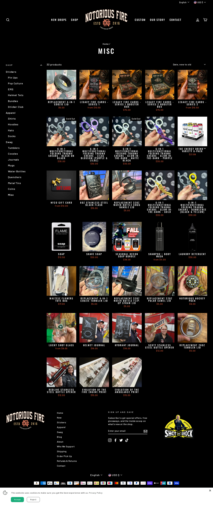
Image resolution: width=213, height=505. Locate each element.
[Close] (210, 490)
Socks (12, 136)
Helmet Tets (15, 95)
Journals (13, 159)
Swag (9, 142)
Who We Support (66, 446)
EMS (10, 89)
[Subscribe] (145, 431)
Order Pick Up (64, 456)
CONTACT (176, 20)
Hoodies (13, 124)
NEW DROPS (59, 20)
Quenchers (14, 177)
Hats (11, 130)
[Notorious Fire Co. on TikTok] (127, 440)
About (60, 441)
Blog (59, 437)
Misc (11, 194)
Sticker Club (15, 106)
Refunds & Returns (67, 461)
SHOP (74, 20)
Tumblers (14, 147)
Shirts (12, 118)
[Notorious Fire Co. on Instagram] (110, 440)
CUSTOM (140, 20)
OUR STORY (157, 20)
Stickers (11, 71)
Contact (61, 465)
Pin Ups (13, 77)
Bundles (13, 101)
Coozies (13, 153)
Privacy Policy (96, 493)
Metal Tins (14, 183)
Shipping (62, 451)
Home (106, 44)
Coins (11, 188)
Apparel (11, 112)
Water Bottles (17, 171)
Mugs (11, 165)
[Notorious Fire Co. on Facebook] (115, 440)
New (59, 417)
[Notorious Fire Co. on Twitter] (121, 440)
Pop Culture (15, 83)
